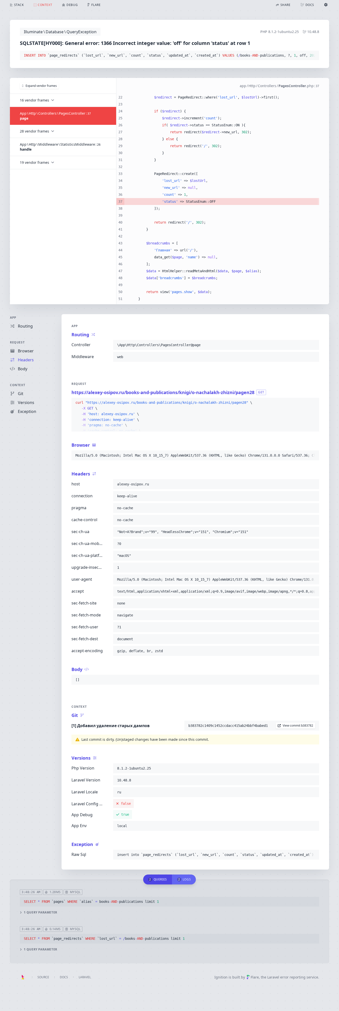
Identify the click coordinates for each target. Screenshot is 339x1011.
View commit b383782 (298, 725)
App (13, 317)
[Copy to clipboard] (313, 56)
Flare (255, 977)
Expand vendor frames (41, 86)
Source (43, 977)
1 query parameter (40, 912)
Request (17, 342)
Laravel (85, 977)
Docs (64, 977)
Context (17, 385)
